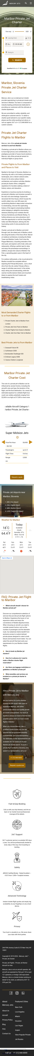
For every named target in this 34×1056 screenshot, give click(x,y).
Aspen (17, 1030)
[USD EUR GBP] (28, 32)
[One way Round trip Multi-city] (8, 32)
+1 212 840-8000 (20, 1053)
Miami (17, 1016)
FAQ (3, 1029)
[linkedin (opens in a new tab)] (23, 993)
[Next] (30, 442)
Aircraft (5, 1015)
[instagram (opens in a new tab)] (17, 993)
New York (18, 1007)
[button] (17, 606)
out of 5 (13, 68)
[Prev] (4, 442)
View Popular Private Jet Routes (23, 1037)
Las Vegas (19, 1026)
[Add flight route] (28, 44)
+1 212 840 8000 (16, 758)
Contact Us (6, 1034)
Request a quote (17, 477)
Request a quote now (17, 765)
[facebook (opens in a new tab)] (10, 993)
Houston (18, 1021)
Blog (4, 1024)
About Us (5, 1011)
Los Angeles (19, 1012)
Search (18, 60)
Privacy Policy (7, 1020)
